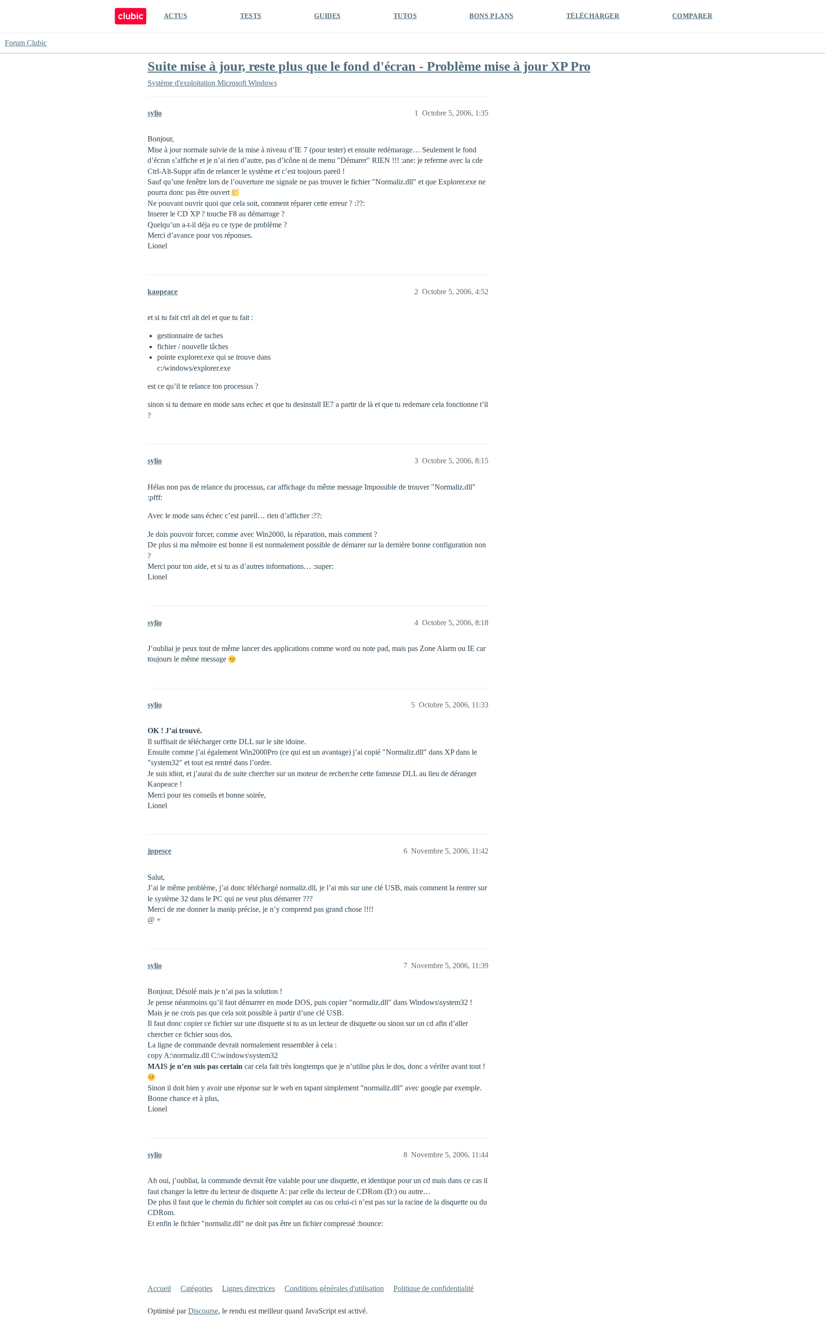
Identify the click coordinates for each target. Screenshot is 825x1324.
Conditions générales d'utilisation (334, 1288)
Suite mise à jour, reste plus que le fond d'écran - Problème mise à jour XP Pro (369, 66)
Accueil (159, 1288)
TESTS (251, 16)
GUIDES (327, 16)
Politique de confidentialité (433, 1288)
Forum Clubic (26, 43)
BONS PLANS (491, 16)
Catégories (196, 1288)
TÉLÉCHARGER (592, 16)
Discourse (203, 1311)
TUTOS (405, 16)
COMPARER (692, 16)
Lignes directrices (248, 1288)
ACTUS (175, 16)
